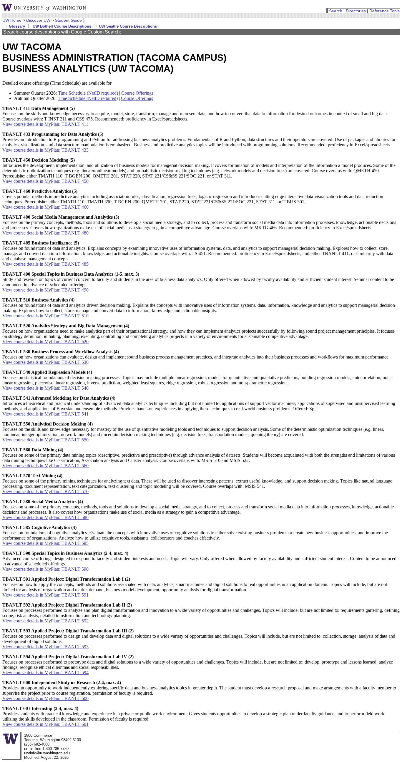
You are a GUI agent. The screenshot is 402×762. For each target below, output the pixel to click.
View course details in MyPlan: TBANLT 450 (45, 181)
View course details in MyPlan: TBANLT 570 (45, 491)
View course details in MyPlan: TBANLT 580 (45, 517)
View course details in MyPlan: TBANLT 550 (45, 439)
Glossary (16, 26)
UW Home (11, 20)
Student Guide (68, 20)
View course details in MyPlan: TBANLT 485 (45, 264)
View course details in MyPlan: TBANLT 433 (45, 150)
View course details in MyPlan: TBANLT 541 (45, 413)
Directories (356, 11)
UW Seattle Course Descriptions (127, 26)
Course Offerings (137, 93)
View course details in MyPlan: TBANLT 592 (45, 620)
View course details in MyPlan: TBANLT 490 (45, 289)
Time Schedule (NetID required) (88, 93)
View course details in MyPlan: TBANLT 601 (45, 724)
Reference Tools (384, 11)
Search (335, 11)
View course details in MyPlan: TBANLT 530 (45, 362)
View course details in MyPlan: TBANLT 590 (45, 569)
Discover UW (38, 20)
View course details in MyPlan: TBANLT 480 (45, 232)
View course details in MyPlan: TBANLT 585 (45, 543)
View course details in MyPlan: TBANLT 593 (45, 646)
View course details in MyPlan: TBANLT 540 (45, 388)
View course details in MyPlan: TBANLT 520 (45, 341)
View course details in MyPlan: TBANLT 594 (45, 672)
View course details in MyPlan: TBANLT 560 (45, 465)
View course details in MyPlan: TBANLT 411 (45, 124)
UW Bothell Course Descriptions (61, 26)
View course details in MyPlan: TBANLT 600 (45, 698)
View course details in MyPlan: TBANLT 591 (45, 594)
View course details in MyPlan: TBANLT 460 (45, 207)
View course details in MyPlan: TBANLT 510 (45, 315)
